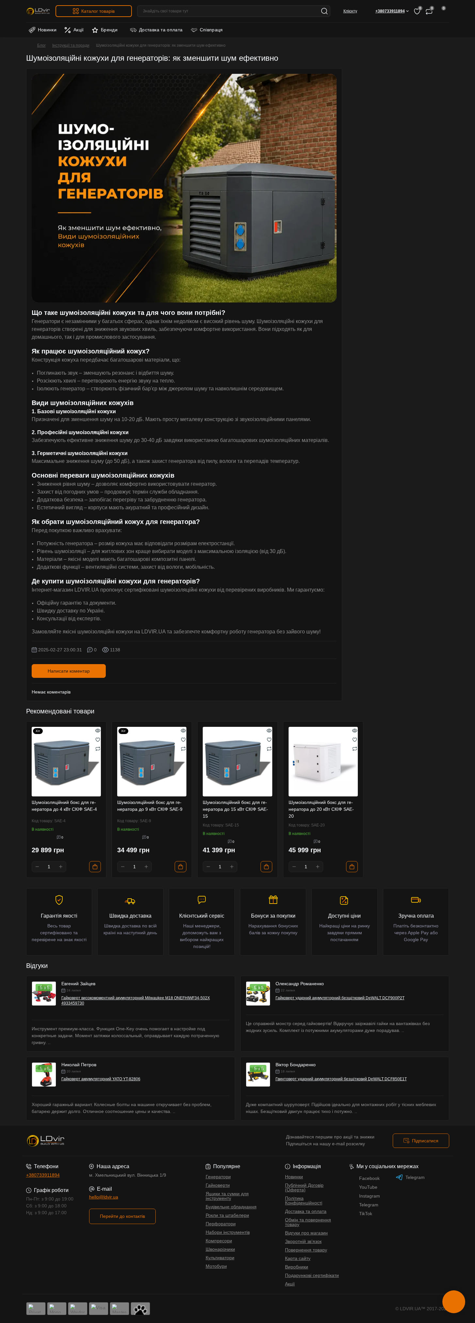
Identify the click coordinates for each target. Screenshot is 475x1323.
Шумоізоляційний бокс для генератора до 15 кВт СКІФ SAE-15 (235, 809)
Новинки (47, 29)
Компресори (219, 1240)
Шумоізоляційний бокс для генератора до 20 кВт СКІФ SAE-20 (321, 809)
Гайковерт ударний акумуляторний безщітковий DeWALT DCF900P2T (340, 998)
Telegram (415, 1177)
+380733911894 (43, 1175)
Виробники (296, 1266)
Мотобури (216, 1266)
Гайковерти (218, 1185)
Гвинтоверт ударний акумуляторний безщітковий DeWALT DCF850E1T (341, 1079)
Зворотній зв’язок (303, 1241)
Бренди (109, 29)
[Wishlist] (97, 739)
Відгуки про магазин (306, 1232)
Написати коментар (69, 671)
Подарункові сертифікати (312, 1275)
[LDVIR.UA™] (130, 1141)
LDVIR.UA (153, 631)
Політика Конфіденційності (303, 1200)
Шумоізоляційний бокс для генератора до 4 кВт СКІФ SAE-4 (64, 806)
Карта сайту (297, 1258)
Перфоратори (221, 1223)
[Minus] (37, 866)
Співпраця (211, 29)
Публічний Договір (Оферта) (304, 1187)
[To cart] (95, 866)
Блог (41, 45)
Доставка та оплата (160, 29)
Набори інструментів (228, 1232)
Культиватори (220, 1257)
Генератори (218, 1176)
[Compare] (97, 748)
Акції (78, 29)
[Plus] (60, 866)
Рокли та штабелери (227, 1215)
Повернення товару (306, 1249)
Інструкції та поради (70, 45)
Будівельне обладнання (231, 1206)
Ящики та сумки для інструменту (227, 1196)
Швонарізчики (220, 1249)
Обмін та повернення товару (308, 1222)
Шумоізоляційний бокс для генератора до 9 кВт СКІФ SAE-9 (149, 806)
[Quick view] (97, 730)
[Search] (324, 11)
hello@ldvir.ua (103, 1197)
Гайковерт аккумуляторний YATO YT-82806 (100, 1079)
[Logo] (38, 11)
